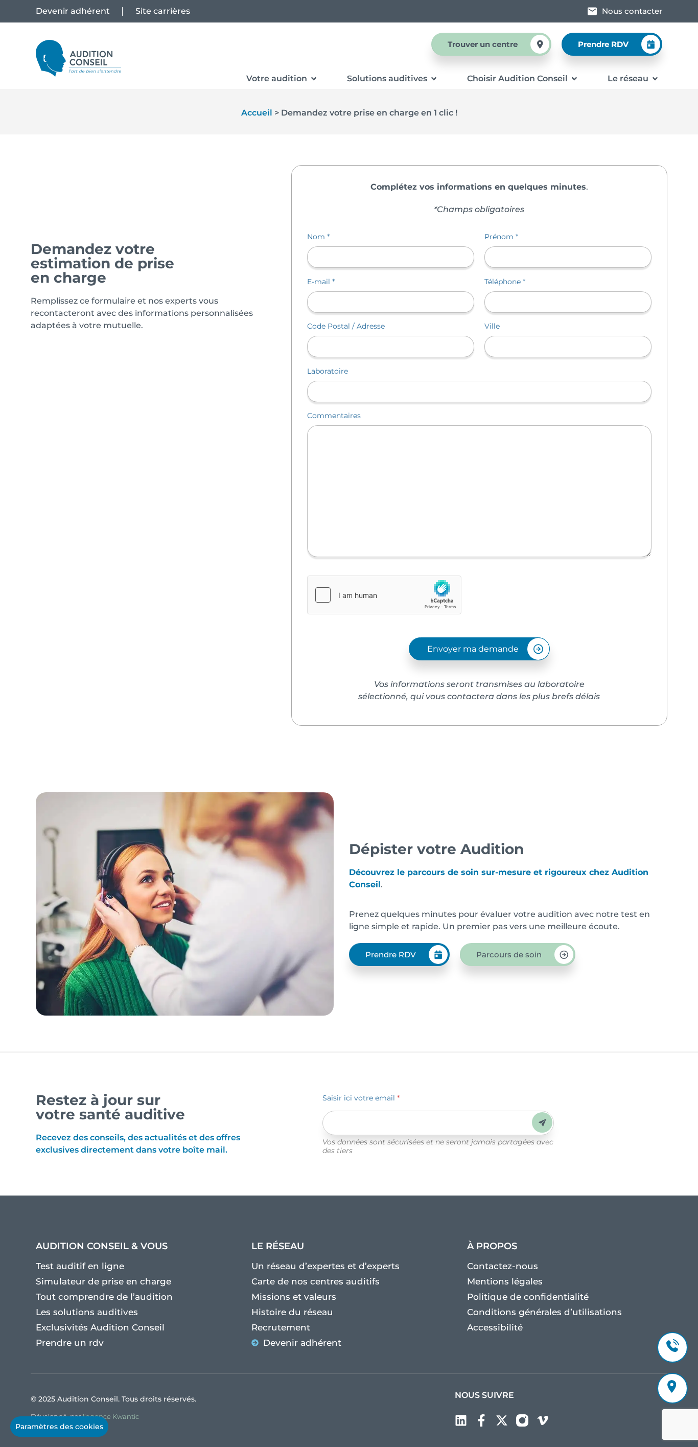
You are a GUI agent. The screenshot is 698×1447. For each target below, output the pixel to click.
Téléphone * (504, 281)
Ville (492, 326)
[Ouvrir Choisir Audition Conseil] (574, 79)
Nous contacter (632, 11)
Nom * (318, 236)
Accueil (256, 113)
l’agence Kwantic (111, 1416)
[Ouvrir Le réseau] (655, 79)
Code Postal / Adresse (346, 326)
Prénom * (501, 236)
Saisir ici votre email (361, 1098)
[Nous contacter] (592, 11)
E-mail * (321, 281)
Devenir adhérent (73, 11)
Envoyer (542, 1123)
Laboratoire (327, 371)
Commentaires (334, 415)
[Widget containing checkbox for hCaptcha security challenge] (384, 595)
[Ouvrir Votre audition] (314, 79)
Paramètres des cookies (59, 1426)
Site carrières (162, 11)
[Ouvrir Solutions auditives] (434, 79)
